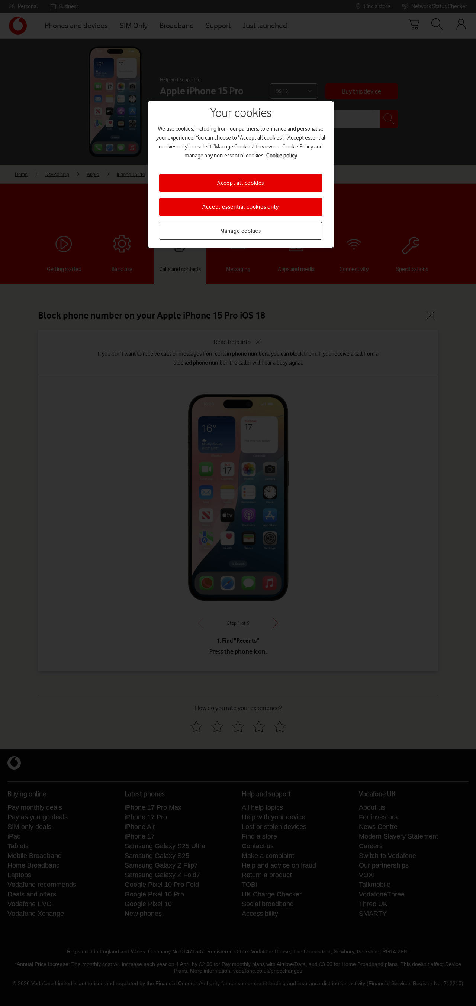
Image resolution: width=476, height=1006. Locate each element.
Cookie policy (281, 155)
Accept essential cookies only (240, 206)
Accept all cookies (240, 183)
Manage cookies (240, 231)
